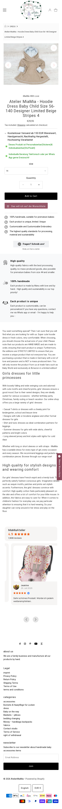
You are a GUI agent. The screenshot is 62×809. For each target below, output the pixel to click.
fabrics (6, 725)
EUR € (38, 788)
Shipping (21, 125)
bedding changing (11, 718)
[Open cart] (56, 10)
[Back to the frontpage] (5, 26)
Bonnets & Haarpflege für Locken (19, 705)
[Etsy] (42, 643)
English (25, 788)
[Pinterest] (30, 643)
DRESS (13, 26)
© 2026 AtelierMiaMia (13, 779)
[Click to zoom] (54, 48)
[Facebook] (20, 643)
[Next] (54, 65)
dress (6, 708)
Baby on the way (11, 711)
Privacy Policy (9, 676)
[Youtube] (35, 643)
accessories (9, 701)
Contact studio (10, 728)
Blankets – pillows (11, 715)
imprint (6, 673)
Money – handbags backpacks (17, 722)
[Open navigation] (5, 10)
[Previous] (8, 65)
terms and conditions (13, 689)
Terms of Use (9, 686)
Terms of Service (11, 732)
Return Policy (9, 679)
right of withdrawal (12, 735)
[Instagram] (25, 643)
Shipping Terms (10, 683)
